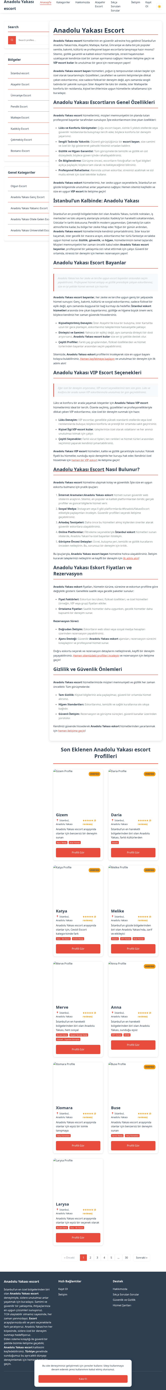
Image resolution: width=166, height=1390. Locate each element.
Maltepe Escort (20, 117)
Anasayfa (45, 2)
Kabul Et (83, 1379)
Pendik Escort (19, 106)
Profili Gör (78, 852)
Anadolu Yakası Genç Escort (28, 197)
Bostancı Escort (20, 151)
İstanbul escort (20, 73)
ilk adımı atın (131, 558)
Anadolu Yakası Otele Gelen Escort (32, 219)
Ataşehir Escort (20, 84)
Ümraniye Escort (21, 95)
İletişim (135, 2)
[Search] (12, 40)
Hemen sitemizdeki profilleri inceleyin (96, 655)
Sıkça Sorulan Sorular (115, 6)
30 (126, 1257)
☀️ (159, 6)
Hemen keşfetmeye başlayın (97, 359)
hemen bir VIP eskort (84, 460)
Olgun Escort (19, 186)
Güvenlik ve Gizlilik (124, 1300)
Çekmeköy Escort (21, 139)
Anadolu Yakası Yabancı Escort (29, 208)
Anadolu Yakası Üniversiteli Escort (31, 230)
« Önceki (69, 1257)
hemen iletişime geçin (71, 731)
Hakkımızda (82, 2)
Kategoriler (63, 2)
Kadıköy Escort (20, 128)
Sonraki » (141, 1257)
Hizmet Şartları (122, 1305)
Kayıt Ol (63, 1289)
